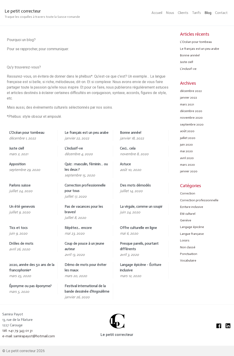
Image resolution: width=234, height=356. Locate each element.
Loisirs (184, 240)
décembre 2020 (191, 111)
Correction (187, 193)
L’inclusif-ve (188, 69)
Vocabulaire (188, 260)
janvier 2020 (188, 171)
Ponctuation (188, 254)
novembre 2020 (191, 118)
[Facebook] (218, 326)
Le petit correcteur (23, 11)
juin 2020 (186, 145)
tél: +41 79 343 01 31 (17, 330)
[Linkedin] (228, 326)
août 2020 (187, 131)
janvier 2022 (188, 97)
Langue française (192, 234)
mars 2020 (187, 165)
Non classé (187, 247)
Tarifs (196, 12)
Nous (170, 12)
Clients (183, 12)
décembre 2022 (191, 91)
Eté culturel (187, 214)
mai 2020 (186, 151)
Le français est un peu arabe (199, 49)
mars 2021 (187, 104)
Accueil (157, 12)
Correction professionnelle (199, 200)
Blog (208, 12)
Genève (185, 220)
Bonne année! (190, 55)
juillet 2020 (187, 138)
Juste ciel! (186, 62)
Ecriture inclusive (191, 207)
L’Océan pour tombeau (196, 42)
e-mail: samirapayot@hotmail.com (28, 336)
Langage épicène (192, 227)
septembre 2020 (192, 124)
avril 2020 (187, 158)
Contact (221, 12)
